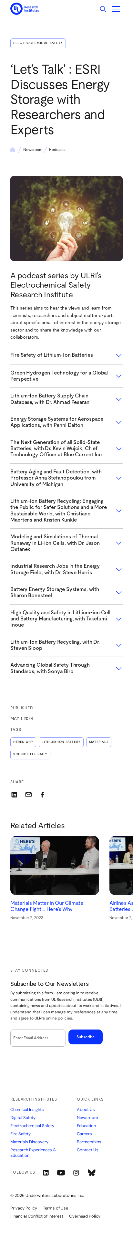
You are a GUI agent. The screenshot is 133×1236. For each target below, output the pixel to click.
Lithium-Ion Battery (61, 742)
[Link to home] (24, 9)
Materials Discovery (29, 1142)
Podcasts (57, 150)
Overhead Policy (84, 1216)
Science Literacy (30, 754)
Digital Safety (23, 1117)
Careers (84, 1133)
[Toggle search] (103, 9)
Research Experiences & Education (33, 1152)
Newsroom (32, 150)
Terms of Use (55, 1208)
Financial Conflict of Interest (36, 1216)
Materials (98, 742)
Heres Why (23, 742)
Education (86, 1125)
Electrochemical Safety (38, 43)
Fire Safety (20, 1133)
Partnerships (89, 1142)
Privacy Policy (23, 1208)
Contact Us (87, 1150)
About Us (86, 1109)
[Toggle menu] (116, 9)
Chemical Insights (27, 1109)
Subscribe (86, 1037)
